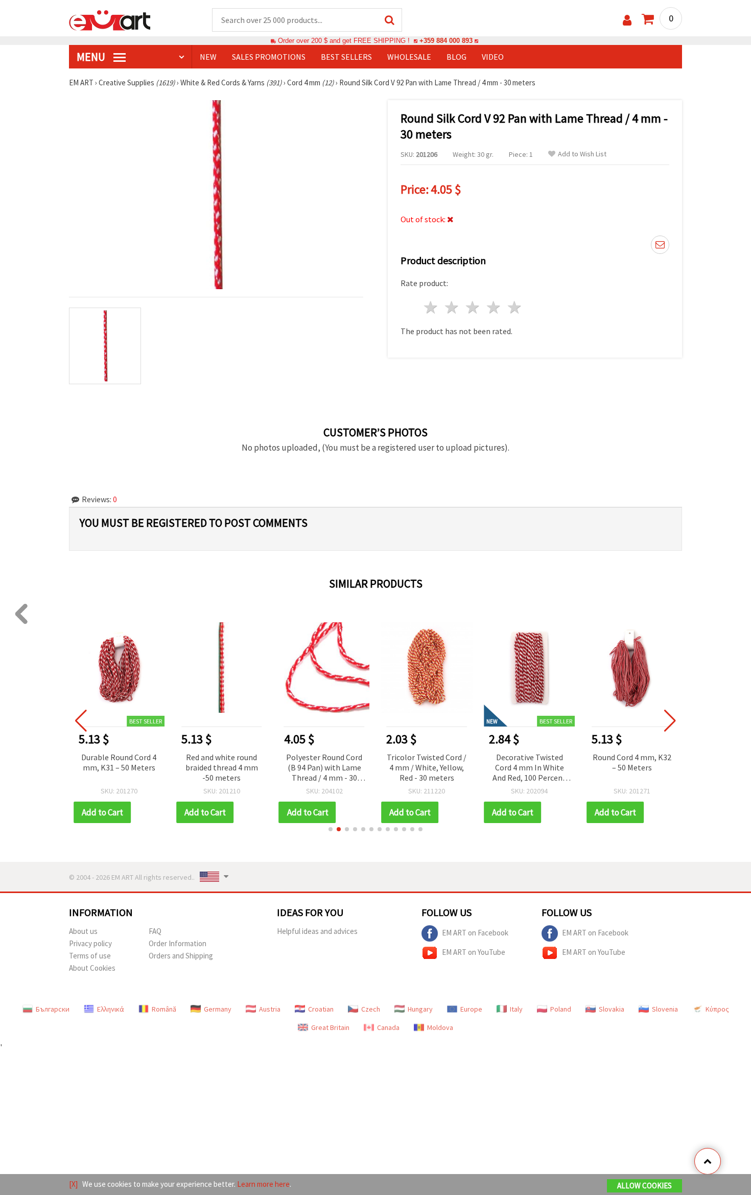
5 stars (514, 307)
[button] (330, 829)
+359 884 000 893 (446, 40)
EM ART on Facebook (475, 932)
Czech (370, 1009)
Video (493, 57)
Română (164, 1009)
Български (52, 1009)
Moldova (440, 1027)
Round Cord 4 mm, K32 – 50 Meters (632, 762)
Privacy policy (90, 943)
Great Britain (330, 1027)
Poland (560, 1009)
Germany (217, 1009)
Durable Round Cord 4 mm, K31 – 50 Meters (118, 762)
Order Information (177, 943)
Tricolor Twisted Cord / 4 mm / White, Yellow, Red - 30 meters (426, 767)
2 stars (452, 307)
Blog (456, 57)
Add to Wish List (582, 154)
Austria (269, 1009)
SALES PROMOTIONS (269, 57)
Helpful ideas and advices (317, 931)
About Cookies (92, 968)
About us (83, 931)
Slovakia (611, 1009)
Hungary (420, 1009)
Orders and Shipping (181, 955)
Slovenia (665, 1009)
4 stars (493, 307)
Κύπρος (717, 1009)
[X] (73, 1184)
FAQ (155, 931)
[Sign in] (627, 20)
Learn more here (263, 1184)
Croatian (321, 1009)
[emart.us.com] (110, 19)
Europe (471, 1009)
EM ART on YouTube (473, 951)
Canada (388, 1027)
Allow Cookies (644, 1185)
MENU (92, 57)
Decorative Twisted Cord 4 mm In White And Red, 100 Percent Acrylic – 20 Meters (529, 768)
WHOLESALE (409, 57)
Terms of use (90, 955)
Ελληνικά (110, 1009)
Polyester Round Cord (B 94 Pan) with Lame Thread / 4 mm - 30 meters (324, 768)
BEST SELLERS (346, 57)
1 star (431, 307)
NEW (208, 57)
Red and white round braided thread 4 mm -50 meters (221, 767)
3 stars (473, 307)
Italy (516, 1009)
